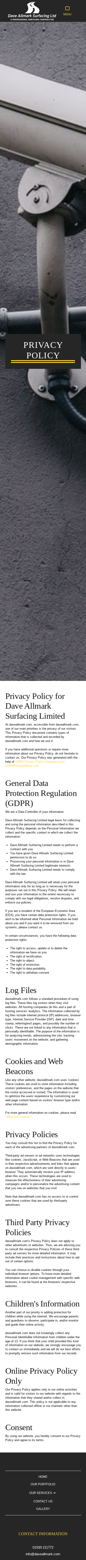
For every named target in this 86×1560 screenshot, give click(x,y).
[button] (67, 11)
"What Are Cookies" (18, 1117)
